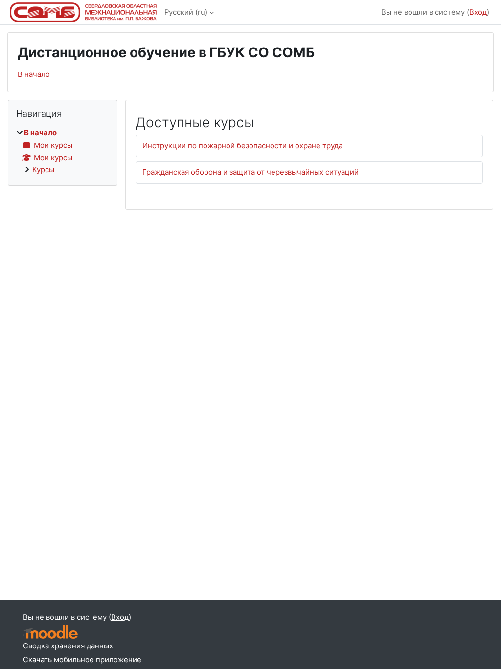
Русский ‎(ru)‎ (185, 12)
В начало (34, 74)
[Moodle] (50, 632)
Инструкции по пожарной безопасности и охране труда (242, 145)
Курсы (43, 170)
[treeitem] (62, 151)
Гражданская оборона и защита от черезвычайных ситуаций (250, 172)
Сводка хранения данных (68, 646)
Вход (478, 12)
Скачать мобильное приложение (82, 659)
